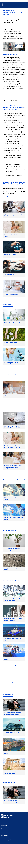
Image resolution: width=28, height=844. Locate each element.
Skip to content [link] (3, 0)
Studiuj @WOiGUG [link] (8, 682)
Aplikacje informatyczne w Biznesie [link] (13, 215)
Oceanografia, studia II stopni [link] (11, 673)
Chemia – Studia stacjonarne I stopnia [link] (14, 322)
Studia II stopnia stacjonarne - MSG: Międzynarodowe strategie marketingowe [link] (13, 467)
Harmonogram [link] (4, 835)
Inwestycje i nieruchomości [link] (11, 294)
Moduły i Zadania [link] (4, 832)
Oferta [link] (2, 828)
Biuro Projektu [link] (4, 825)
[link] (5, 5)
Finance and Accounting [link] (10, 274)
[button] (19, 4)
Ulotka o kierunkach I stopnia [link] (11, 680)
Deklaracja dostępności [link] (6, 840)
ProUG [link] (2, 822)
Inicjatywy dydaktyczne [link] (10, 395)
